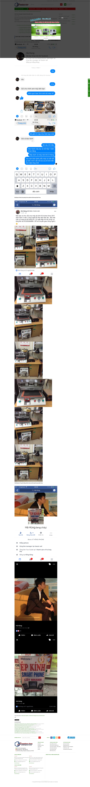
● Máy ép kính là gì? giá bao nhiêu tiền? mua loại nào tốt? (24, 724)
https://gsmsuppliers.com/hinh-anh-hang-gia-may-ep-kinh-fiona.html (33, 715)
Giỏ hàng (89, 81)
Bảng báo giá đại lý (66, 745)
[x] (62, 17)
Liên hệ (39, 749)
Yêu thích (89, 89)
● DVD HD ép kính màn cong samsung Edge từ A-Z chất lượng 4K (25, 732)
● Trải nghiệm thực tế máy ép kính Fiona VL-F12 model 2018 (25, 731)
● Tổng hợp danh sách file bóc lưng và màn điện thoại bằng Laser (25, 729)
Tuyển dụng (39, 746)
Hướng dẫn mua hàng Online (67, 749)
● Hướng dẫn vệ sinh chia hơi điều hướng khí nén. (23, 730)
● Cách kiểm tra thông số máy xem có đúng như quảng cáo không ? (26, 723)
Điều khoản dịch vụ (53, 750)
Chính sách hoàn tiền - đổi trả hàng (55, 746)
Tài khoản (89, 85)
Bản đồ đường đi (17, 773)
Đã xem (89, 93)
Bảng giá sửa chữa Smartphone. (68, 746)
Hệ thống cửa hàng (40, 745)
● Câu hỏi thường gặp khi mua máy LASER (22, 727)
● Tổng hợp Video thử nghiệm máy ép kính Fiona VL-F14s (24, 728)
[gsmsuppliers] (26, 744)
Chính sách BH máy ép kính (54, 745)
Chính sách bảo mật (53, 749)
